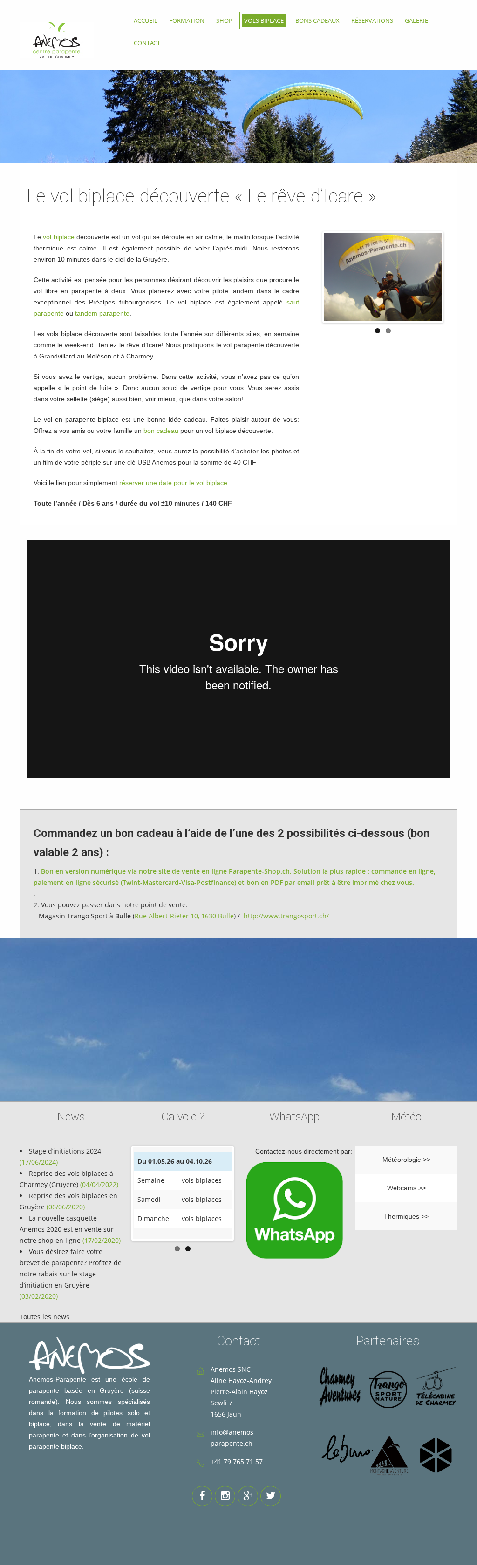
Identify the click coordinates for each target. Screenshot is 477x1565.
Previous (119, 1193)
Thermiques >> (406, 1216)
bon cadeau (160, 430)
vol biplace (58, 237)
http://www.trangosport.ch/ (286, 915)
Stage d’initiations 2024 (65, 1151)
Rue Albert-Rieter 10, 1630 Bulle (184, 915)
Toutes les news (44, 1316)
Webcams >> (406, 1188)
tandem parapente (102, 313)
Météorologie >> (406, 1159)
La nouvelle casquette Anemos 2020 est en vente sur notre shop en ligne (67, 1229)
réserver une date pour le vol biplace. (174, 482)
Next (246, 1193)
